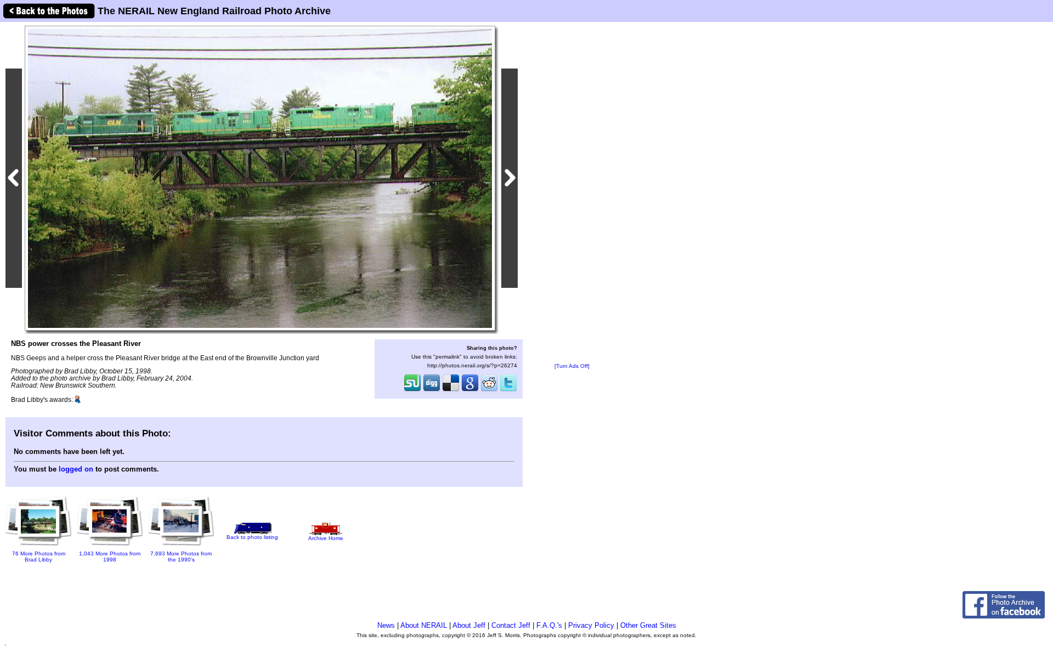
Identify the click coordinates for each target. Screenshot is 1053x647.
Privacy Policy (591, 625)
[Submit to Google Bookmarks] (470, 390)
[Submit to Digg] (431, 390)
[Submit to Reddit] (489, 390)
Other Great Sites (648, 625)
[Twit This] (508, 390)
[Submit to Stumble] (412, 390)
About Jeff (468, 625)
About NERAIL (423, 625)
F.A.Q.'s (549, 625)
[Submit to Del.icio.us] (451, 390)
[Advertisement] (572, 193)
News (386, 625)
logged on (76, 469)
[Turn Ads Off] (572, 366)
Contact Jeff (510, 625)
